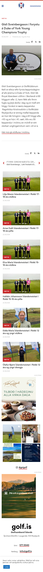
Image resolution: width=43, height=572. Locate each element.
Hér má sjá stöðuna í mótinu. (16, 132)
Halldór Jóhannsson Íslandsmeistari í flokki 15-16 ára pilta (21, 297)
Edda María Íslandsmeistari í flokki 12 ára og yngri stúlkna (21, 332)
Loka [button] (6, 567)
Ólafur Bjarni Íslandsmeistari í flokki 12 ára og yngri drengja (21, 366)
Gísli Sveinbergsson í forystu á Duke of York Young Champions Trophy (20, 28)
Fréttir (4, 18)
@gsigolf (23, 467)
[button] (12, 433)
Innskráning (35, 6)
